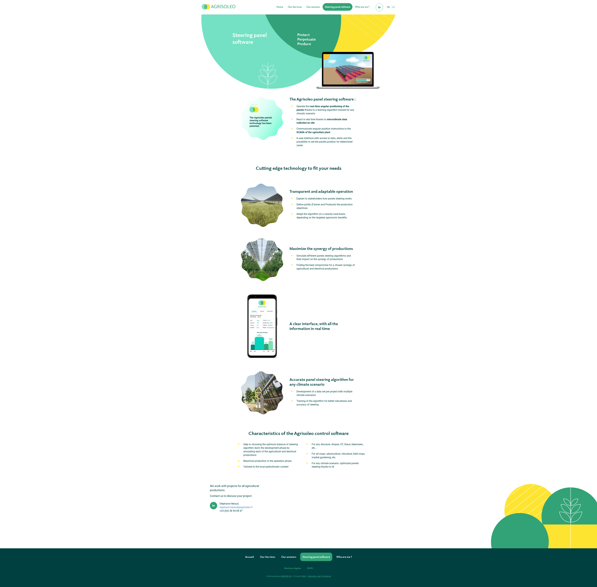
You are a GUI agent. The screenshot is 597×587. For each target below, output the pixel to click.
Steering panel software (337, 6)
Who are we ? (362, 6)
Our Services (295, 6)
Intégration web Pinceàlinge (319, 576)
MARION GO (286, 576)
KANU (303, 576)
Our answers (313, 6)
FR (388, 7)
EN (393, 7)
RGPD (310, 568)
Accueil (249, 556)
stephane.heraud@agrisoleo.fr (236, 507)
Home (279, 6)
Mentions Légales (292, 568)
